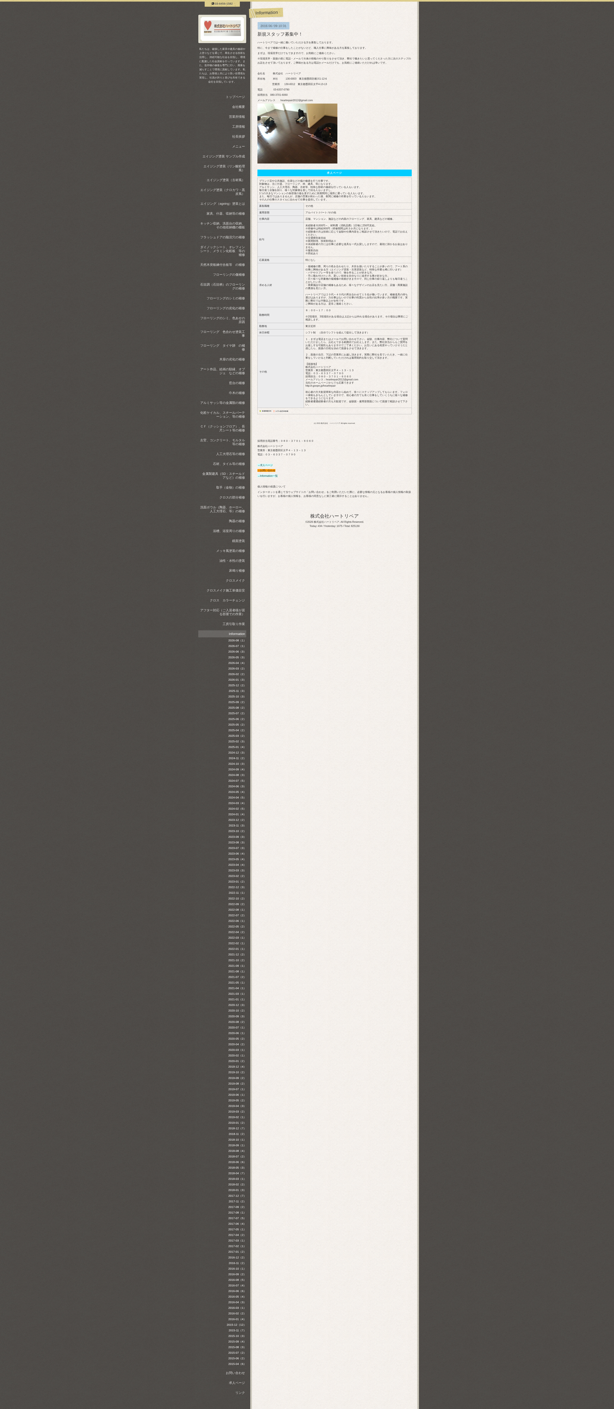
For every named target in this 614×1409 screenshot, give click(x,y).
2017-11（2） (237, 1201)
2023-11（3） (237, 825)
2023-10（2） (237, 831)
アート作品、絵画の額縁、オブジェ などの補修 (222, 371)
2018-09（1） (237, 1145)
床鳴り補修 (237, 570)
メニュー (238, 146)
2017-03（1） (237, 1240)
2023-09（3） (237, 836)
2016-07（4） (237, 1285)
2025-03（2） (237, 735)
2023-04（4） (237, 864)
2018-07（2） (237, 1156)
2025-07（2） (237, 713)
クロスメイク (235, 580)
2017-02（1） (237, 1246)
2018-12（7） (237, 1128)
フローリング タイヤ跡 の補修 (222, 347)
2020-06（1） (237, 1033)
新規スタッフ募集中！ (280, 34)
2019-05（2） (237, 1100)
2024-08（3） (237, 775)
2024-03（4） (237, 803)
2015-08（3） (237, 1347)
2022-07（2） (237, 915)
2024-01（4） (237, 814)
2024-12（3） (237, 752)
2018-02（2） (237, 1184)
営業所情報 (237, 116)
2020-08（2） (237, 1022)
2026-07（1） (237, 646)
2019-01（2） (237, 1122)
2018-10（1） (237, 1139)
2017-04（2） (237, 1235)
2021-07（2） (237, 977)
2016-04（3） (237, 1302)
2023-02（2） (237, 876)
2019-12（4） (237, 1066)
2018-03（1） (237, 1178)
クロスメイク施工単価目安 (226, 590)
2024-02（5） (237, 808)
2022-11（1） (237, 892)
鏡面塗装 (238, 541)
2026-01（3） (237, 679)
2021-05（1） (237, 982)
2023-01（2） (237, 881)
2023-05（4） (237, 859)
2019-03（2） (237, 1111)
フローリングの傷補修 (229, 274)
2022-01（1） (237, 948)
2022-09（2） (237, 904)
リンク (240, 1392)
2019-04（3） (237, 1106)
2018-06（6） (237, 1162)
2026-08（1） (237, 640)
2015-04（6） (237, 1364)
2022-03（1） (237, 937)
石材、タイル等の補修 (229, 464)
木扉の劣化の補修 (232, 359)
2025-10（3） (237, 696)
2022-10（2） (237, 898)
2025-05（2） (237, 724)
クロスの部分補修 (232, 497)
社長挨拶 (238, 136)
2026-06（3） (237, 651)
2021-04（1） (237, 988)
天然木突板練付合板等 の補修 (222, 264)
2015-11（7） (237, 1330)
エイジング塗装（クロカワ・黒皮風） (222, 191)
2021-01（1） (237, 999)
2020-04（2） (237, 1044)
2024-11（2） (237, 758)
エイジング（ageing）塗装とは (222, 203)
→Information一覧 (267, 476)
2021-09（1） (237, 965)
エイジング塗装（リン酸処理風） (224, 168)
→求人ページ (265, 465)
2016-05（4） (237, 1296)
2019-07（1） (237, 1089)
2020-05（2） (237, 1038)
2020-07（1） (237, 1027)
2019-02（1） (237, 1117)
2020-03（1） (237, 1049)
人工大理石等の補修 (230, 454)
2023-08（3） (237, 842)
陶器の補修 (237, 521)
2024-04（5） (237, 797)
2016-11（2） (237, 1263)
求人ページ (237, 1383)
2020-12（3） (237, 1005)
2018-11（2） (237, 1134)
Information (237, 634)
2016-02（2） (237, 1313)
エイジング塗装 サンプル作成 (223, 156)
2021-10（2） (237, 960)
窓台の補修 (237, 383)
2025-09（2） (237, 702)
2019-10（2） (237, 1072)
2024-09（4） (237, 769)
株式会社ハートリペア (334, 516)
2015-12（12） (236, 1324)
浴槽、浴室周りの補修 (229, 531)
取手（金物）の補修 (230, 487)
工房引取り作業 (234, 624)
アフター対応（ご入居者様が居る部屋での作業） (222, 612)
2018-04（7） (237, 1173)
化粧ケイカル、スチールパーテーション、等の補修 (222, 414)
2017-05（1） (237, 1229)
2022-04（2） (237, 932)
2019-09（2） (237, 1078)
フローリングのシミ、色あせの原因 (222, 320)
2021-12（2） (237, 954)
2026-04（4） (237, 663)
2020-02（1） (237, 1055)
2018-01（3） (237, 1190)
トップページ (235, 97)
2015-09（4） (237, 1341)
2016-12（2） (237, 1257)
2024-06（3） (237, 786)
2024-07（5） (237, 780)
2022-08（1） (237, 909)
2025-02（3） (237, 741)
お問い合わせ (235, 1373)
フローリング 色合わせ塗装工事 (222, 333)
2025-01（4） (237, 747)
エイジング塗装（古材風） (226, 180)
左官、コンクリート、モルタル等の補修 (222, 442)
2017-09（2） (237, 1207)
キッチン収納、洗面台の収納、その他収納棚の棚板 (222, 225)
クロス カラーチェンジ (227, 600)
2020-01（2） (237, 1061)
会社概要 (238, 107)
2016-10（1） (237, 1268)
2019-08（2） (237, 1083)
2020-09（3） (237, 1016)
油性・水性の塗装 (232, 560)
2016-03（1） (237, 1307)
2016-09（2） (237, 1274)
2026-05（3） (237, 657)
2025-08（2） (237, 707)
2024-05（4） (237, 792)
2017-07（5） (237, 1218)
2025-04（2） (237, 730)
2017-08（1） (237, 1212)
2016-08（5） (237, 1279)
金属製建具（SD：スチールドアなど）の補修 (223, 475)
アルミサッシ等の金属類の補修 (222, 403)
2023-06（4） (237, 853)
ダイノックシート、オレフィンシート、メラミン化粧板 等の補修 (222, 251)
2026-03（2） (237, 668)
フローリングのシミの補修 (226, 298)
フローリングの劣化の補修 (226, 308)
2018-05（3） (237, 1167)
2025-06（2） (237, 719)
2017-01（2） (237, 1251)
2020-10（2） (237, 1010)
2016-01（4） (237, 1319)
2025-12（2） (237, 685)
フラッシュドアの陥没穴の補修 (222, 237)
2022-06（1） (237, 920)
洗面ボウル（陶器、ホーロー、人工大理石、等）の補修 (222, 509)
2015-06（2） (237, 1358)
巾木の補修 (237, 393)
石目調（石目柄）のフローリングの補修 (222, 286)
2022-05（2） (237, 926)
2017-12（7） (237, 1195)
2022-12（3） (237, 887)
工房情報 (238, 126)
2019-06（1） (237, 1094)
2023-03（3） (237, 870)
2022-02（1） (237, 943)
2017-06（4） (237, 1223)
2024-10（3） (237, 763)
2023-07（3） (237, 848)
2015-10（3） (237, 1336)
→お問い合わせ (266, 470)
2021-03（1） (237, 993)
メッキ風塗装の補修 (230, 551)
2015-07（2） (237, 1352)
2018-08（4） (237, 1150)
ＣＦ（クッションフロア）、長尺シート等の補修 (222, 428)
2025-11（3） (237, 691)
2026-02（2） (237, 674)
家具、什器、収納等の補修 (226, 213)
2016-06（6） (237, 1291)
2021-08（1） (237, 971)
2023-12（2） (237, 819)
